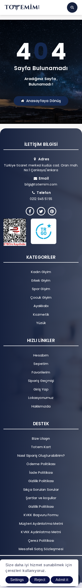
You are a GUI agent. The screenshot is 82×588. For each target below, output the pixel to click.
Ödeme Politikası (40, 463)
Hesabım (41, 355)
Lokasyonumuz (41, 397)
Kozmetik (41, 314)
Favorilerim (41, 372)
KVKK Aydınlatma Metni (41, 531)
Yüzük (41, 322)
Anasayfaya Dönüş (43, 100)
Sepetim (40, 363)
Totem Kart (41, 446)
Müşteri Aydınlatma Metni (41, 523)
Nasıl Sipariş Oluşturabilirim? (41, 455)
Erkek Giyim (40, 280)
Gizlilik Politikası (41, 480)
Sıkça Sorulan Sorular (41, 489)
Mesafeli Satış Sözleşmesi (41, 549)
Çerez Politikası (41, 540)
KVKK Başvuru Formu (41, 514)
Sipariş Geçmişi (41, 380)
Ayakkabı (41, 305)
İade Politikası (41, 472)
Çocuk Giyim (40, 297)
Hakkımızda (41, 406)
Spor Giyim (41, 288)
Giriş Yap (41, 389)
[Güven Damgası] (37, 232)
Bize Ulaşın (41, 438)
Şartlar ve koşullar (41, 497)
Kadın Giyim (41, 271)
